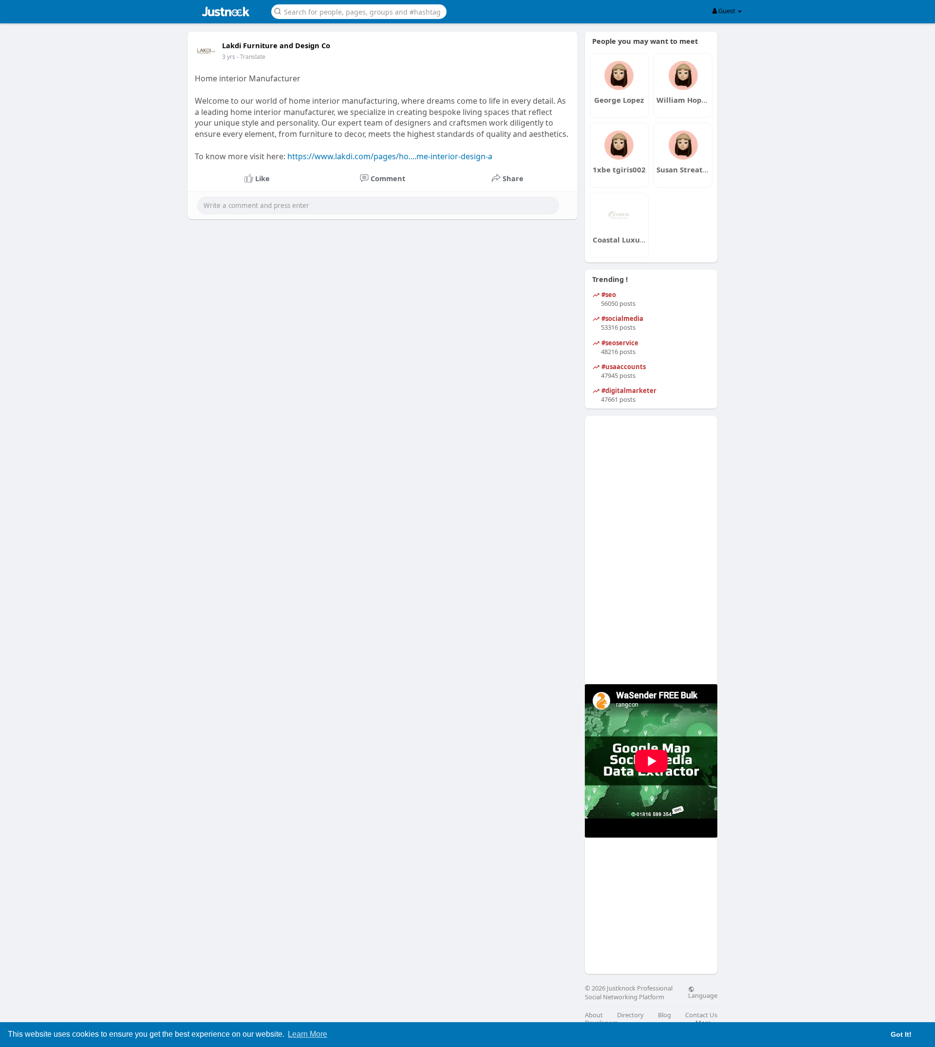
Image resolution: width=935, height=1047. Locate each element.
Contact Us (701, 1015)
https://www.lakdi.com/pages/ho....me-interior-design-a (389, 156)
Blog (664, 1015)
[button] (359, 11)
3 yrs (228, 57)
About (594, 1015)
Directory (630, 1015)
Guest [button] (727, 10)
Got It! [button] (901, 1034)
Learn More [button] (307, 1034)
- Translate (251, 57)
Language (702, 995)
